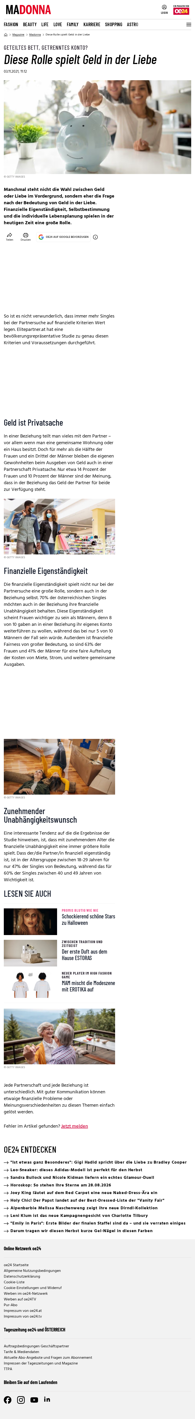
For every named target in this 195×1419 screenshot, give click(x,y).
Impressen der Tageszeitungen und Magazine (41, 1363)
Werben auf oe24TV (20, 1299)
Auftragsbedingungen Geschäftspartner (36, 1346)
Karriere (91, 24)
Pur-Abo (10, 1305)
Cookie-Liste (14, 1282)
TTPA (8, 1369)
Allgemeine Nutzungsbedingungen (32, 1271)
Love (58, 24)
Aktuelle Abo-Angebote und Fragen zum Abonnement (48, 1358)
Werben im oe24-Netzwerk (26, 1294)
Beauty (30, 24)
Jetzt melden (74, 1126)
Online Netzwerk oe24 (22, 1248)
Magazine (18, 35)
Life (45, 24)
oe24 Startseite (16, 1265)
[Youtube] (34, 1400)
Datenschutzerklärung (22, 1277)
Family (72, 24)
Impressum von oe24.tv (23, 1317)
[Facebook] (7, 1400)
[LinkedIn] (47, 1400)
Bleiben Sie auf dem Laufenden (30, 1382)
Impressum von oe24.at (23, 1311)
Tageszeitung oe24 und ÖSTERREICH (34, 1329)
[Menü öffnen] (188, 24)
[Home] (6, 35)
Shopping (113, 24)
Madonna (35, 35)
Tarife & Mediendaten (21, 1352)
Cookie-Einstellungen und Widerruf (33, 1288)
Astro (132, 24)
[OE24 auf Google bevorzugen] (95, 237)
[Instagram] (21, 1400)
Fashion (11, 24)
